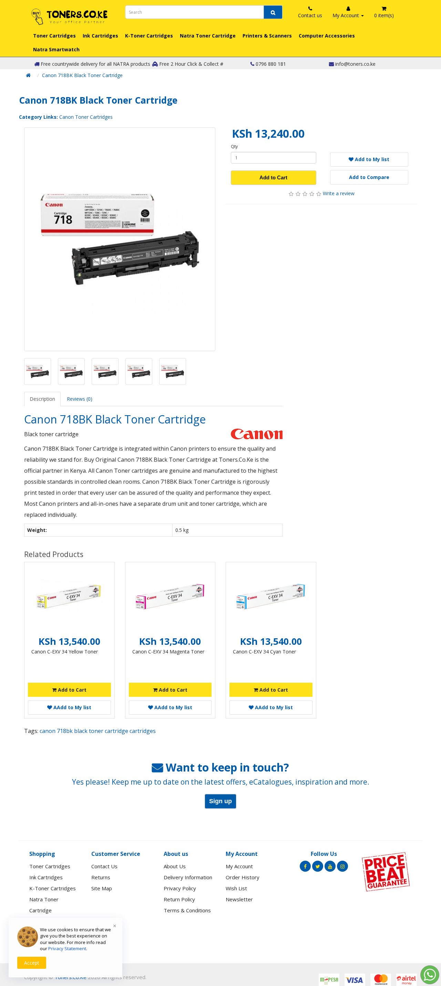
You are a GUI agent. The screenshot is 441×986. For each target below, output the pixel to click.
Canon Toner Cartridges (86, 117)
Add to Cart (273, 177)
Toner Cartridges (54, 35)
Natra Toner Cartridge (208, 35)
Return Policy (179, 899)
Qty (234, 146)
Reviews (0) (79, 399)
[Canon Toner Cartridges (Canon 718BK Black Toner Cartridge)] (119, 239)
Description (42, 399)
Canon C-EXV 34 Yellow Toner (64, 651)
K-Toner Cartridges (149, 35)
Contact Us (104, 866)
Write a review (339, 193)
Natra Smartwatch (56, 49)
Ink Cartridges (100, 35)
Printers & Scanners (267, 35)
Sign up (220, 801)
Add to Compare (369, 177)
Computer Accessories (327, 35)
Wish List (236, 888)
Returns (100, 877)
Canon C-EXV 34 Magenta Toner (168, 651)
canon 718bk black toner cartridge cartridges (98, 731)
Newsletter (239, 899)
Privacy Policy (180, 888)
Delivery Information (188, 877)
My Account (239, 866)
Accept (31, 962)
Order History (242, 877)
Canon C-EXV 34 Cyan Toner (264, 651)
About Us (175, 866)
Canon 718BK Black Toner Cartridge (82, 75)
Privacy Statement (67, 948)
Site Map (101, 888)
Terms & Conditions (187, 910)
